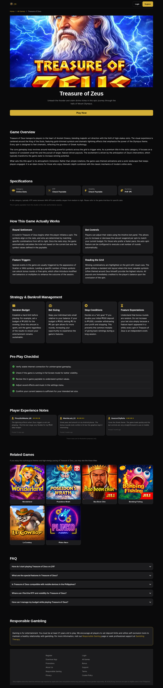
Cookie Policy (87, 675)
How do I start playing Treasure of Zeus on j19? (33, 566)
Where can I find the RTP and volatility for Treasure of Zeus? (39, 593)
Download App (51, 659)
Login (137, 4)
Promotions (50, 663)
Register (148, 4)
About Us (49, 667)
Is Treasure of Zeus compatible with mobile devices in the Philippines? (44, 584)
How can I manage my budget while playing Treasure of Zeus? (40, 602)
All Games (21, 11)
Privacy (49, 675)
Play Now (81, 112)
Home (12, 11)
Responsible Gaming (91, 636)
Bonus (84, 663)
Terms (84, 671)
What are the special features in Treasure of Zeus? (35, 575)
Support (85, 667)
